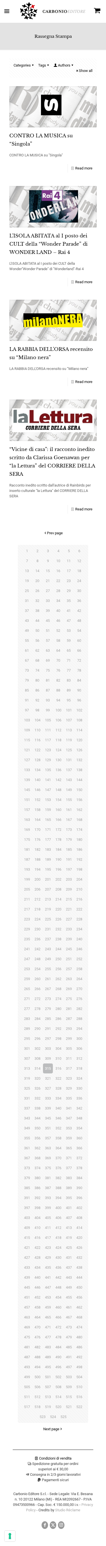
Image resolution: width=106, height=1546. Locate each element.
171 (48, 829)
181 (27, 849)
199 (27, 879)
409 (27, 1228)
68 (37, 660)
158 (37, 810)
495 (48, 1367)
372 (79, 1158)
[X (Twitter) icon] (53, 1525)
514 (58, 1397)
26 (37, 591)
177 (48, 839)
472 (58, 1327)
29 (69, 591)
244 (58, 949)
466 (58, 1317)
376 (58, 1168)
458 (37, 1307)
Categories (22, 65)
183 (48, 849)
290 (37, 1028)
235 (27, 939)
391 (27, 1198)
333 (48, 1098)
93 (48, 700)
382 (58, 1178)
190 (58, 859)
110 (37, 730)
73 (27, 670)
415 (27, 1237)
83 (69, 680)
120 (79, 740)
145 (27, 790)
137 (69, 770)
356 (37, 1138)
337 (27, 1108)
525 (63, 1417)
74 (37, 670)
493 (27, 1367)
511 (27, 1397)
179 (69, 839)
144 (79, 780)
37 (27, 611)
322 (58, 1078)
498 (79, 1367)
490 (58, 1357)
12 (79, 561)
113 (69, 730)
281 (69, 1009)
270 (79, 989)
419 (69, 1237)
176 (37, 839)
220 (58, 909)
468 (79, 1317)
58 (58, 640)
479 (69, 1337)
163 (27, 820)
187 (27, 859)
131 (69, 760)
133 (27, 770)
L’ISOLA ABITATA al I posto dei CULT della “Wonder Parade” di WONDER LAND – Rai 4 (48, 244)
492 (79, 1357)
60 (79, 640)
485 (69, 1347)
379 (27, 1178)
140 (37, 780)
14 (37, 571)
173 (69, 829)
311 (69, 1058)
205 (27, 889)
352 (58, 1128)
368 (37, 1158)
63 (48, 650)
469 (27, 1327)
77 (69, 670)
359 (69, 1138)
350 (37, 1128)
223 (27, 919)
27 (48, 591)
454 (58, 1297)
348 (79, 1118)
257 (69, 969)
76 (58, 670)
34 (58, 601)
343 (27, 1118)
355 (27, 1138)
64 (58, 650)
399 (48, 1208)
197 (69, 869)
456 (79, 1297)
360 (79, 1138)
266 (37, 989)
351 (48, 1128)
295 (27, 1038)
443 (69, 1277)
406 (58, 1218)
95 (69, 700)
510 (79, 1387)
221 (69, 909)
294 (79, 1028)
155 (69, 800)
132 (79, 760)
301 (27, 1048)
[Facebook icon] (45, 1525)
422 (37, 1247)
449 (69, 1287)
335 (69, 1098)
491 (69, 1357)
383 (69, 1178)
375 (48, 1168)
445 (27, 1287)
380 (37, 1178)
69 (48, 660)
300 (79, 1038)
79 (27, 680)
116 (37, 740)
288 (79, 1019)
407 (69, 1218)
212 (37, 899)
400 (58, 1208)
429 (48, 1257)
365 (69, 1148)
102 (79, 710)
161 (69, 810)
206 (37, 889)
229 (27, 929)
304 (58, 1048)
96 (79, 700)
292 (58, 1028)
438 (79, 1267)
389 (69, 1188)
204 (79, 879)
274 (58, 999)
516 (79, 1397)
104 (37, 720)
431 (69, 1257)
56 (37, 640)
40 (58, 611)
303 (48, 1048)
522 (79, 1407)
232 (58, 929)
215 (69, 899)
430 (58, 1257)
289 (27, 1028)
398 (37, 1208)
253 (27, 969)
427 (27, 1257)
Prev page (55, 533)
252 (79, 959)
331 (27, 1098)
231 (48, 929)
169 (27, 829)
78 (79, 670)
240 (79, 939)
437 (69, 1267)
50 (37, 630)
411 (48, 1228)
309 (48, 1058)
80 (37, 680)
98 (37, 710)
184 (58, 849)
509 (69, 1387)
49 (27, 630)
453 (48, 1297)
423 (48, 1247)
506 (37, 1387)
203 (69, 879)
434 (37, 1267)
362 (37, 1148)
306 (79, 1048)
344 (37, 1118)
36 (79, 601)
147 (48, 790)
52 (58, 630)
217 (27, 909)
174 (79, 829)
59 (69, 640)
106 (58, 720)
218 (37, 909)
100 (58, 710)
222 (79, 909)
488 (37, 1357)
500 (37, 1377)
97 (27, 710)
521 (69, 1407)
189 (48, 859)
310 (58, 1058)
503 (69, 1377)
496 (58, 1367)
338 (37, 1108)
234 (79, 929)
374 (37, 1168)
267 (48, 989)
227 (69, 919)
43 (27, 620)
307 (27, 1058)
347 (69, 1118)
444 (79, 1277)
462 (79, 1307)
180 (79, 839)
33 (48, 601)
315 (48, 1068)
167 (69, 820)
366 (79, 1148)
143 (69, 780)
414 (79, 1228)
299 (69, 1038)
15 (48, 571)
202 (58, 879)
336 (79, 1098)
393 (48, 1198)
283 (27, 1019)
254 (37, 969)
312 (79, 1058)
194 (37, 869)
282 (79, 1009)
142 (58, 780)
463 (27, 1317)
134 (37, 770)
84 (79, 680)
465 (48, 1317)
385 (27, 1188)
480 (79, 1337)
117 (48, 740)
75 (48, 670)
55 (27, 640)
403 (27, 1218)
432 (79, 1257)
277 (27, 1009)
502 (58, 1377)
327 (48, 1088)
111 (48, 730)
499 (27, 1377)
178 (58, 839)
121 (27, 750)
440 (37, 1277)
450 (79, 1287)
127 (27, 760)
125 (69, 750)
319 (27, 1078)
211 (27, 899)
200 (37, 879)
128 (37, 760)
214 (58, 899)
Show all (85, 71)
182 (37, 849)
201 (48, 879)
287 (69, 1019)
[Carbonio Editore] (52, 18)
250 (58, 959)
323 (69, 1078)
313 (27, 1068)
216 (79, 899)
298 (58, 1038)
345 (48, 1118)
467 (69, 1317)
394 (58, 1198)
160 (58, 810)
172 (58, 829)
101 (69, 710)
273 (48, 999)
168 (79, 820)
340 (58, 1108)
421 (27, 1247)
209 (69, 889)
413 (69, 1228)
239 (69, 939)
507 (48, 1387)
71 (69, 660)
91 (27, 700)
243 (48, 949)
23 (69, 581)
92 (37, 700)
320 (37, 1078)
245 (69, 949)
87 (48, 690)
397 (27, 1208)
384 (79, 1178)
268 (58, 989)
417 (48, 1237)
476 (37, 1337)
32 (37, 601)
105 (48, 720)
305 (69, 1048)
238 (58, 939)
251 (69, 959)
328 (58, 1088)
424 (58, 1247)
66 (79, 650)
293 (69, 1028)
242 (37, 949)
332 (37, 1098)
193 (27, 869)
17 (69, 571)
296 (37, 1038)
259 (27, 979)
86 (37, 690)
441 (48, 1277)
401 (69, 1208)
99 (48, 710)
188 (37, 859)
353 (69, 1128)
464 (37, 1317)
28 (58, 591)
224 (37, 919)
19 (27, 581)
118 (58, 740)
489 (48, 1357)
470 (37, 1327)
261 (48, 979)
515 (69, 1397)
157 (27, 810)
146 (37, 790)
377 (69, 1168)
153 (48, 800)
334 (58, 1098)
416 (37, 1237)
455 (69, 1297)
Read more (83, 168)
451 (27, 1297)
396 (79, 1198)
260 (37, 979)
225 (48, 919)
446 (37, 1287)
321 (48, 1078)
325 (27, 1088)
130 (58, 760)
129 (48, 760)
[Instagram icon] (61, 1525)
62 (37, 650)
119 (69, 740)
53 (69, 630)
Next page (51, 1429)
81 (48, 680)
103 (27, 720)
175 (27, 839)
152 (37, 800)
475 (27, 1337)
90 (79, 690)
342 (79, 1108)
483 (48, 1347)
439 (27, 1277)
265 (27, 989)
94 (58, 700)
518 (37, 1407)
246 (79, 949)
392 (37, 1198)
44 (37, 620)
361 (27, 1148)
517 (27, 1407)
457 (27, 1307)
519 (48, 1407)
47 (69, 620)
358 (58, 1138)
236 (37, 939)
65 (69, 650)
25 (27, 591)
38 (37, 611)
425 (69, 1247)
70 (58, 660)
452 (37, 1297)
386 (37, 1188)
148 (58, 790)
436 (58, 1267)
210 (79, 889)
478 (58, 1337)
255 (48, 969)
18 (79, 571)
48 (79, 620)
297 (48, 1038)
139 (27, 780)
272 (37, 999)
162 (79, 810)
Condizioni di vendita (55, 1458)
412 (58, 1228)
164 (37, 820)
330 (79, 1088)
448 (58, 1287)
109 (27, 730)
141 (48, 780)
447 (48, 1287)
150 (79, 790)
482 (37, 1347)
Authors (64, 65)
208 (58, 889)
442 (58, 1277)
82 (58, 680)
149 (69, 790)
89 (69, 690)
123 (48, 750)
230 (37, 929)
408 (79, 1218)
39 (48, 611)
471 (48, 1327)
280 (58, 1009)
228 (79, 919)
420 (79, 1237)
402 (79, 1208)
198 (79, 869)
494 (37, 1367)
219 (48, 909)
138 (79, 770)
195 (48, 869)
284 (37, 1019)
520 (58, 1407)
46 (58, 620)
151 (27, 800)
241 (27, 949)
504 (79, 1377)
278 (37, 1009)
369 (48, 1158)
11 (69, 561)
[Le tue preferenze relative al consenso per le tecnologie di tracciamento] (10, 1536)
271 (27, 999)
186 (79, 849)
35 (69, 601)
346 (58, 1118)
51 (48, 630)
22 (58, 581)
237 (48, 939)
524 (53, 1417)
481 (27, 1347)
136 (58, 770)
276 (79, 999)
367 (27, 1158)
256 (58, 969)
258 (79, 969)
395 (69, 1198)
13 (27, 571)
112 (58, 730)
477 (48, 1337)
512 (37, 1397)
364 (58, 1148)
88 (58, 690)
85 (27, 690)
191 (69, 859)
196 (58, 869)
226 (58, 919)
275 (69, 999)
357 (48, 1138)
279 (48, 1009)
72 (79, 660)
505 (27, 1387)
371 (69, 1158)
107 (69, 720)
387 (48, 1188)
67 (27, 660)
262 (58, 979)
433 (27, 1267)
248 (37, 959)
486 (79, 1347)
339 (48, 1108)
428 (37, 1257)
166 (58, 820)
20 (37, 581)
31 (27, 601)
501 (48, 1377)
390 (79, 1188)
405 (48, 1218)
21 (48, 581)
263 (69, 979)
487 (27, 1357)
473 (69, 1327)
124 (58, 750)
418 (58, 1237)
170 (37, 829)
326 (37, 1088)
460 (58, 1307)
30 (79, 591)
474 (79, 1327)
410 (37, 1228)
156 (79, 800)
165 (48, 820)
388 (58, 1188)
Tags (42, 65)
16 (58, 571)
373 (27, 1168)
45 (48, 620)
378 (79, 1168)
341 (69, 1108)
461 (69, 1307)
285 (48, 1019)
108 (79, 720)
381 (48, 1178)
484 (58, 1347)
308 (37, 1058)
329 (69, 1088)
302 (37, 1048)
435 (48, 1267)
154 (58, 800)
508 (58, 1387)
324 (79, 1078)
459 (48, 1307)
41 (69, 611)
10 (58, 561)
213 (48, 899)
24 (79, 581)
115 (27, 740)
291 (48, 1028)
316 (58, 1068)
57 (48, 640)
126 (79, 750)
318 (79, 1068)
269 (69, 989)
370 (58, 1158)
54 (79, 630)
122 (37, 750)
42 (79, 611)
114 (79, 730)
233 (69, 929)
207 (48, 889)
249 (48, 959)
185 (69, 849)
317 (69, 1068)
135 (48, 770)
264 (79, 979)
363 (48, 1148)
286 (58, 1019)
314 (37, 1068)
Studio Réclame (67, 1510)
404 (37, 1218)
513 (48, 1397)
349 (27, 1128)
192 (79, 859)
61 (27, 650)
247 (27, 959)
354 (79, 1128)
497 (69, 1367)
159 (48, 810)
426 (79, 1247)
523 (43, 1417)
